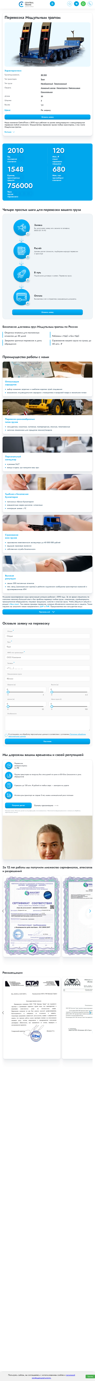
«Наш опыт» (14, 604)
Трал (43, 79)
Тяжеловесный (60, 83)
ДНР (42, 606)
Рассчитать (47, 741)
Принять (90, 1376)
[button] (90, 911)
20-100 (44, 75)
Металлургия (62, 88)
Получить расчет (18, 805)
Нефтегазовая (74, 88)
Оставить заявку (47, 117)
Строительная (47, 92)
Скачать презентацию (44, 805)
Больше (8, 132)
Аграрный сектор (48, 88)
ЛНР (47, 606)
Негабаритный (47, 83)
